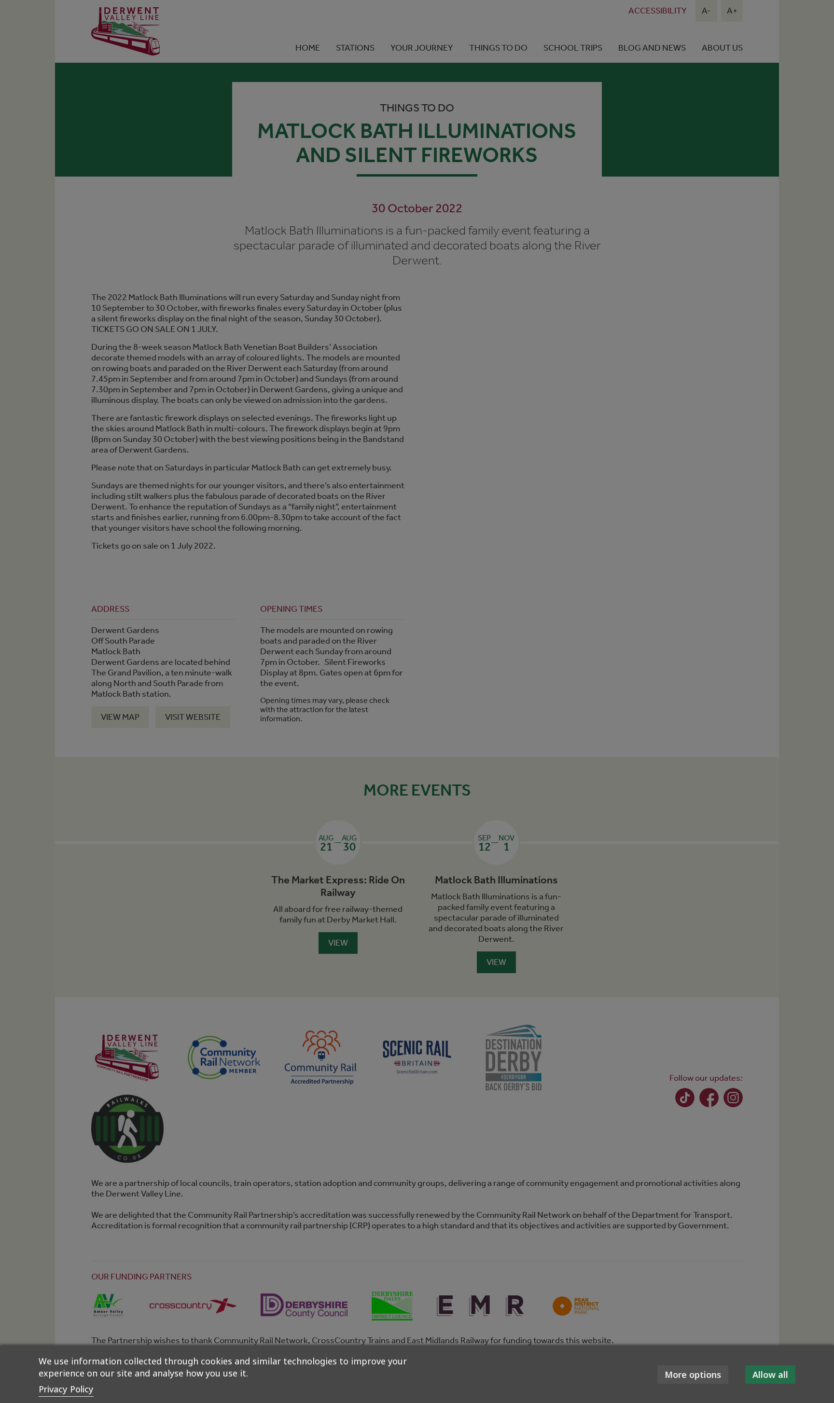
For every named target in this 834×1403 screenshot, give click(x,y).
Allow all (770, 1374)
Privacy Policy (66, 1389)
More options (693, 1374)
